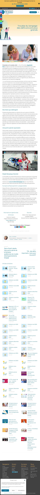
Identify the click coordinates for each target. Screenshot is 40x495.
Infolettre (13, 470)
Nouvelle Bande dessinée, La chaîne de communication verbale (32, 413)
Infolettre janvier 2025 (32, 336)
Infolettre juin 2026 (32, 274)
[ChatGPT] (1, 27)
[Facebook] (15, 227)
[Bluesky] (1, 23)
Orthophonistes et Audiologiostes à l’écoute (13, 405)
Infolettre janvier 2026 (13, 292)
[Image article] (5, 268)
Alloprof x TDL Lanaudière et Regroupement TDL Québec (32, 300)
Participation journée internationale (31, 374)
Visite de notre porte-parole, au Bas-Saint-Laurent (13, 421)
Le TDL (3, 471)
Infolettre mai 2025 (32, 324)
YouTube (20, 239)
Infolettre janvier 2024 (13, 373)
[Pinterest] (21, 227)
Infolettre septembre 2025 (31, 316)
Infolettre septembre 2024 (32, 348)
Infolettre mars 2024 (12, 367)
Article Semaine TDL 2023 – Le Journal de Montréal (31, 397)
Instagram (16, 239)
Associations (4, 475)
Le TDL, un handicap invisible (33, 429)
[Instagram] (23, 227)
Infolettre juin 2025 (13, 324)
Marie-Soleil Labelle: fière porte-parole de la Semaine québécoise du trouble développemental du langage (32, 443)
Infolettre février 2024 (31, 367)
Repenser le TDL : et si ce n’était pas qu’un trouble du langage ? (13, 309)
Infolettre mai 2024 (13, 360)
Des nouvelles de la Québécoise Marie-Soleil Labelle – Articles (32, 382)
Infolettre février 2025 (13, 336)
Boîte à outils (4, 473)
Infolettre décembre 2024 (14, 342)
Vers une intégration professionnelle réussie (32, 355)
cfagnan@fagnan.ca (11, 220)
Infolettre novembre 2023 (32, 389)
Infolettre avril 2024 (32, 360)
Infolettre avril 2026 (32, 280)
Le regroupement (5, 467)
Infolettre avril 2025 (13, 330)
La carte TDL (4, 472)
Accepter (5, 490)
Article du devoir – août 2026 (13, 275)
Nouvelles (4, 45)
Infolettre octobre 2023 (13, 395)
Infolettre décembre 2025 (32, 292)
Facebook (11, 239)
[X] (17, 227)
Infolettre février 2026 (31, 286)
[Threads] (1, 25)
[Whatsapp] (25, 227)
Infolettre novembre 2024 (32, 342)
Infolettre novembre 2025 (14, 298)
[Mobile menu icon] (38, 12)
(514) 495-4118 (6, 8)
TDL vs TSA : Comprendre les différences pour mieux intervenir (13, 318)
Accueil (3, 466)
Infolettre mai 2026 (13, 280)
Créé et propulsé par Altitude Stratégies (29, 493)
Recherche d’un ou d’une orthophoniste (14, 411)
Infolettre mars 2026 (14, 285)
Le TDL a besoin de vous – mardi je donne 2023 (13, 381)
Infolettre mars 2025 (33, 330)
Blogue (13, 469)
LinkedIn (30, 238)
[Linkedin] (19, 227)
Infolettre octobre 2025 (32, 307)
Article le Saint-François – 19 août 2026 (13, 268)
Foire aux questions (5, 477)
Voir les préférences (21, 490)
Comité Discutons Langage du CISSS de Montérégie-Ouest (13, 431)
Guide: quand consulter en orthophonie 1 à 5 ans (32, 422)
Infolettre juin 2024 (13, 353)
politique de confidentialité (5, 487)
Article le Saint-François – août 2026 (31, 268)
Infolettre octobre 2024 (13, 348)
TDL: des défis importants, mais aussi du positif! (13, 439)
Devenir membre (5, 476)
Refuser (13, 490)
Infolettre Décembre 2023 (14, 389)
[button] (24, 480)
